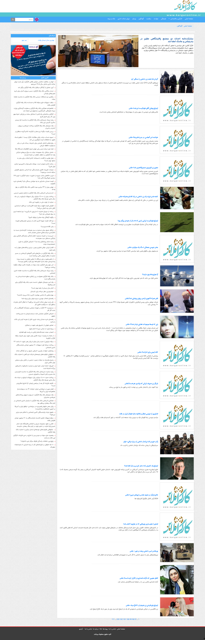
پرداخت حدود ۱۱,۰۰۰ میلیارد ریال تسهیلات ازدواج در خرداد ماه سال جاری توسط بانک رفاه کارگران (35, 378)
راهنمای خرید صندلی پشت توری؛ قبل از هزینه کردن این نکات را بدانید (34, 320)
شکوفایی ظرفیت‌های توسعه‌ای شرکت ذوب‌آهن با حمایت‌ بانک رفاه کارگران (34, 355)
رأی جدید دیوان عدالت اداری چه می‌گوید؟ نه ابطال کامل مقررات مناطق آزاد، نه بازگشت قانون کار (34, 303)
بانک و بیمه (111, 18)
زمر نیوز (24, 40)
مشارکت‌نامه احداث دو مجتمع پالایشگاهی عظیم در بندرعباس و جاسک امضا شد (166, 40)
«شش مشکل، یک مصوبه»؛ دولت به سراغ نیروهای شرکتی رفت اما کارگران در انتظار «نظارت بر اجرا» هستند (35, 153)
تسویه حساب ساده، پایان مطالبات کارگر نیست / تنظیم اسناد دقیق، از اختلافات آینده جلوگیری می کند (35, 138)
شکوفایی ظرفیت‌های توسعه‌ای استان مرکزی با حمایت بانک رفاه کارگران (35, 430)
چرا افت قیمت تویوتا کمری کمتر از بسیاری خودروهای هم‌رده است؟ (35, 222)
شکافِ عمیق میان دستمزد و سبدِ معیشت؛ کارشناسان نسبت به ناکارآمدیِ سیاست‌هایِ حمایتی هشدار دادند (34, 231)
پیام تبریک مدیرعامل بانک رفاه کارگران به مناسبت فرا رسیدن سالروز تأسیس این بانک (35, 121)
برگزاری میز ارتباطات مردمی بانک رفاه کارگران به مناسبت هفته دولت (34, 98)
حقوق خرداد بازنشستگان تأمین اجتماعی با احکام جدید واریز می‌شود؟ (35, 413)
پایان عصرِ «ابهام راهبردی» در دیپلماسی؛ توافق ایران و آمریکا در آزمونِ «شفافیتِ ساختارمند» (35, 407)
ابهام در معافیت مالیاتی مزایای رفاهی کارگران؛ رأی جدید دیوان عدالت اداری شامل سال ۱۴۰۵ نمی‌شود (34, 83)
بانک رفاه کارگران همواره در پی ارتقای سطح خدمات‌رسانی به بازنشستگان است (35, 277)
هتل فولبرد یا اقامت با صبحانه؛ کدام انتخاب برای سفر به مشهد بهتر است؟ (36, 159)
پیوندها (105, 629)
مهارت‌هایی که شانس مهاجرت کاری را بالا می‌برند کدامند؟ (35, 295)
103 (117, 619)
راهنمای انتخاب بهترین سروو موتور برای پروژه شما (38, 298)
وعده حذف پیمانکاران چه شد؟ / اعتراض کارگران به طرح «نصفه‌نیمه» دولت (37, 243)
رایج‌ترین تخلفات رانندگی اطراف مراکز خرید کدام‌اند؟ (37, 441)
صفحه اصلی (189, 18)
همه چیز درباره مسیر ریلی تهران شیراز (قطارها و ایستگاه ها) (34, 149)
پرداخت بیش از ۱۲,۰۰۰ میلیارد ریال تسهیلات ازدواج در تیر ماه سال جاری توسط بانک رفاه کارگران (35, 197)
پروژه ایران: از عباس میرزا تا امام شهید (41, 329)
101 (124, 619)
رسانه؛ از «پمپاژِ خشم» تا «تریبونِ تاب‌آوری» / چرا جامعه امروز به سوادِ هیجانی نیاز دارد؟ (34, 212)
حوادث (156, 18)
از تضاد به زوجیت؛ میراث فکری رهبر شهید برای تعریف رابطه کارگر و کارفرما (35, 337)
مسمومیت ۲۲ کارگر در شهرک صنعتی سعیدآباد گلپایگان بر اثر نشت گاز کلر (34, 309)
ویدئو (134, 18)
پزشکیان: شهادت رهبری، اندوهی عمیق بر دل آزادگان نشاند (35, 351)
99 (131, 619)
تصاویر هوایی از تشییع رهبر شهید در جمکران (39, 325)
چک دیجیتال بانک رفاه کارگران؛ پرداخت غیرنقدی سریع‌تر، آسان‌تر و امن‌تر (36, 127)
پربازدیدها (23, 78)
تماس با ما (112, 629)
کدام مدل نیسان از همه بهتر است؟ (42, 288)
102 (121, 619)
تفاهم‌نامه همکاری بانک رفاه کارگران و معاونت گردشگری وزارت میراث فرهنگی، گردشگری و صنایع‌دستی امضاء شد (34, 109)
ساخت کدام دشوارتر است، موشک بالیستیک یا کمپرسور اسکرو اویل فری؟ (34, 165)
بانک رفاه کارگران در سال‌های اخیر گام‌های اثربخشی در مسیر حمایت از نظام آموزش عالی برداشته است (35, 254)
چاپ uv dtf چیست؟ (47, 227)
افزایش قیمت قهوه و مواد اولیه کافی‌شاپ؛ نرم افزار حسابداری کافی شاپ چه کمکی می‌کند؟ (35, 207)
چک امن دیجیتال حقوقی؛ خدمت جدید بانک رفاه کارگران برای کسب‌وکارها (35, 283)
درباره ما (96, 629)
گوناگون (141, 18)
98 (133, 619)
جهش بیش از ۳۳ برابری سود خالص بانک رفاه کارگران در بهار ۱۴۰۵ (35, 188)
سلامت (148, 18)
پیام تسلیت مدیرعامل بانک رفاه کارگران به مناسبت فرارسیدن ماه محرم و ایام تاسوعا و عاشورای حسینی (35, 373)
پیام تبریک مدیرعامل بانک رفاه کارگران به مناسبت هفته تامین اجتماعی (34, 272)
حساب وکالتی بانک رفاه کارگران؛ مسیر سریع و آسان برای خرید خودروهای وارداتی (34, 92)
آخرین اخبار (44, 78)
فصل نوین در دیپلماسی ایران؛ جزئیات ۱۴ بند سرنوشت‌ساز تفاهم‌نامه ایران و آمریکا (36, 390)
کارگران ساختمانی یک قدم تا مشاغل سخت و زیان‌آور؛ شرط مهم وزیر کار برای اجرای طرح (34, 115)
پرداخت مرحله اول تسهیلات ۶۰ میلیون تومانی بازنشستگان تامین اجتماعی (35, 346)
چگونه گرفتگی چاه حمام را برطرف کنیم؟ (41, 217)
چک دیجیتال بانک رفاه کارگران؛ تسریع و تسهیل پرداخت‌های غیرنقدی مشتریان (35, 396)
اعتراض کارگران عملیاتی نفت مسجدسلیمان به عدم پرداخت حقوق (35, 315)
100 (127, 619)
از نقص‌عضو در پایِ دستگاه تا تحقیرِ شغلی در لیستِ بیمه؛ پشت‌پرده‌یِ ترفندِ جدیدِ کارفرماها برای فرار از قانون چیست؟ (36, 260)
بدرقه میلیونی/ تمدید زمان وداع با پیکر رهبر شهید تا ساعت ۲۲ (34, 341)
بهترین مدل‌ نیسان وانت (46, 40)
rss (101, 629)
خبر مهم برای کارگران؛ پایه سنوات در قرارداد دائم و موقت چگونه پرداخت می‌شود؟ (34, 266)
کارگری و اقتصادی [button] (176, 18)
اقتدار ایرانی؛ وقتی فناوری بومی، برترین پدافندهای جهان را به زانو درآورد (35, 248)
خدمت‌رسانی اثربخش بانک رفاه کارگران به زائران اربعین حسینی (34, 193)
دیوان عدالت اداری (124, 18)
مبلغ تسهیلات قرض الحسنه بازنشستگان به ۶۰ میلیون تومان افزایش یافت (35, 419)
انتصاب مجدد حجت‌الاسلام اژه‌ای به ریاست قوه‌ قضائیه (36, 332)
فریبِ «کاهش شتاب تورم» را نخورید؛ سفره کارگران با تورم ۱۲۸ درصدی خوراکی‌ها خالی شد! (34, 177)
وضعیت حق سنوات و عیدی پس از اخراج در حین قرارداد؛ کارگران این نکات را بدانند (34, 436)
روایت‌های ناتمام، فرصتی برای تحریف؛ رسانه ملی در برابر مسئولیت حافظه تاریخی (36, 144)
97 (135, 619)
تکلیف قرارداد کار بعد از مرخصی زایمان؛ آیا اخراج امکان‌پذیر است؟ (35, 384)
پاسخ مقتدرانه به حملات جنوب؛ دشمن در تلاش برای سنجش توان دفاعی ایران (35, 361)
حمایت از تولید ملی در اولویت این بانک (41, 202)
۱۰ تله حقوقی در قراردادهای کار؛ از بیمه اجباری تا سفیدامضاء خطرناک (35, 446)
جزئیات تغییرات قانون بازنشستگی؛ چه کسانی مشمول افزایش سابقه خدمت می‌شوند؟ (34, 171)
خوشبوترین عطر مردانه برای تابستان (42, 291)
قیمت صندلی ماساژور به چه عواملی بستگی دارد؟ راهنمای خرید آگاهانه (34, 182)
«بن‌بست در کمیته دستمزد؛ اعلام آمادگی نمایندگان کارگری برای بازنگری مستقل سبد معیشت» (34, 237)
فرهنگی (163, 18)
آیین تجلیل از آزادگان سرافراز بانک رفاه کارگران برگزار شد (36, 87)
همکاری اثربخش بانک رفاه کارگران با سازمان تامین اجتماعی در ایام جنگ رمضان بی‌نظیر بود (34, 402)
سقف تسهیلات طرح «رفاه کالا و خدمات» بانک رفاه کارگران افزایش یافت (35, 103)
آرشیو (81, 629)
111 (113, 619)
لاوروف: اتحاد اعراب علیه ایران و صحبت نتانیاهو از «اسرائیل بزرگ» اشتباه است (35, 367)
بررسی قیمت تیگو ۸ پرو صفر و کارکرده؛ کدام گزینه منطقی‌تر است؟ (35, 132)
